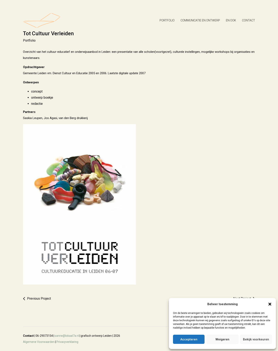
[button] (270, 304)
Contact (248, 20)
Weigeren (222, 339)
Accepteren (188, 339)
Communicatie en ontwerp (200, 20)
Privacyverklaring (67, 341)
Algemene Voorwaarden (39, 341)
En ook (231, 20)
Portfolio (167, 20)
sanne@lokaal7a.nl (67, 335)
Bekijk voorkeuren (256, 339)
